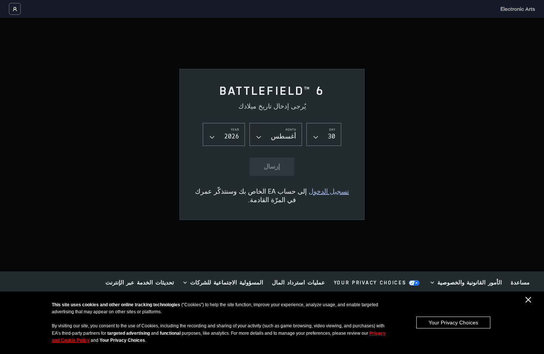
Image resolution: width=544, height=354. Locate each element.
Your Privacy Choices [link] (370, 283)
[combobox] (323, 134)
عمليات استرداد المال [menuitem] (298, 283)
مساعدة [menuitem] (520, 283)
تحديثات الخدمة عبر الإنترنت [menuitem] (139, 283)
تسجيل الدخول (329, 192)
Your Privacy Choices (453, 322)
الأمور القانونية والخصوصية (469, 283)
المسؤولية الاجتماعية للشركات (226, 283)
